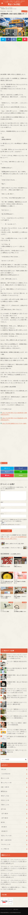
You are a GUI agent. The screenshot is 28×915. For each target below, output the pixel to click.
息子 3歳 (5, 813)
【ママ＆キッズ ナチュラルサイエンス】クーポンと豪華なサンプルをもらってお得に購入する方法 (17, 690)
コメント (3, 490)
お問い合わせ (16, 909)
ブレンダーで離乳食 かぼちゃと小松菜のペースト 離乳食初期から (17, 717)
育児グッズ (5, 795)
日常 (3, 769)
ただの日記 (4, 463)
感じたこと (5, 778)
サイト (2, 513)
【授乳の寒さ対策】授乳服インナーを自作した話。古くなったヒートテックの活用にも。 (17, 745)
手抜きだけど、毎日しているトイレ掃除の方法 (17, 751)
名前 (2, 502)
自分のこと (5, 800)
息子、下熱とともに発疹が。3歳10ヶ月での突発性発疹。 (16, 723)
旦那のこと (5, 804)
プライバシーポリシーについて (6, 909)
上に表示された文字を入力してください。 (11, 524)
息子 (3, 809)
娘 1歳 (4, 826)
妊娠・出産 (5, 787)
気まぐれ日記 (14, 4)
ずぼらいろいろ (6, 835)
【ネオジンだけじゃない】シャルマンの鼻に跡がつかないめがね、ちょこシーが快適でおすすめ (17, 656)
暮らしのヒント (6, 782)
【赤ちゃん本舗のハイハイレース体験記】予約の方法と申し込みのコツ (17, 696)
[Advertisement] (14, 58)
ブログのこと (5, 844)
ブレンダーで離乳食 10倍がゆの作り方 (17, 662)
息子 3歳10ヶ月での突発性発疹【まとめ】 (17, 737)
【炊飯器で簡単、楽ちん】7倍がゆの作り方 (17, 683)
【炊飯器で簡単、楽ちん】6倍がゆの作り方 (17, 676)
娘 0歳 (4, 831)
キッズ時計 (5, 849)
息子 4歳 (5, 818)
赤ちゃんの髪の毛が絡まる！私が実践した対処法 (17, 669)
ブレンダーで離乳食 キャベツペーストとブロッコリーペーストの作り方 (17, 710)
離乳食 (4, 791)
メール (3, 508)
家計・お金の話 (6, 840)
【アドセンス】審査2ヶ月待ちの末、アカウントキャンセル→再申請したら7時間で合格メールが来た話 (17, 731)
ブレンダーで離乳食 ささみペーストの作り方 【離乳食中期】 (17, 703)
